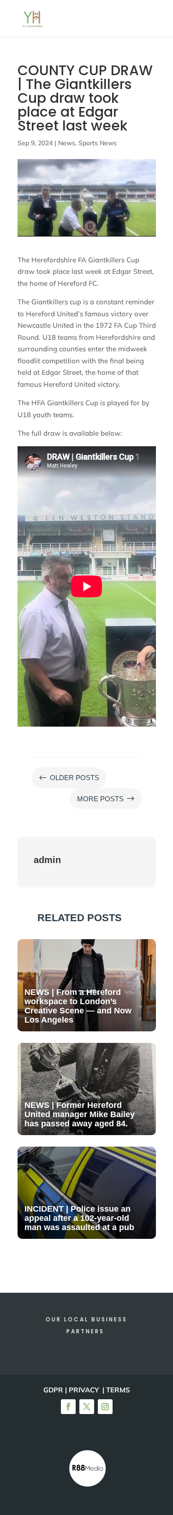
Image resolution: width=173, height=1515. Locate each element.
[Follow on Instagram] (105, 1406)
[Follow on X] (86, 1406)
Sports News (97, 143)
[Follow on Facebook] (68, 1406)
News (66, 143)
